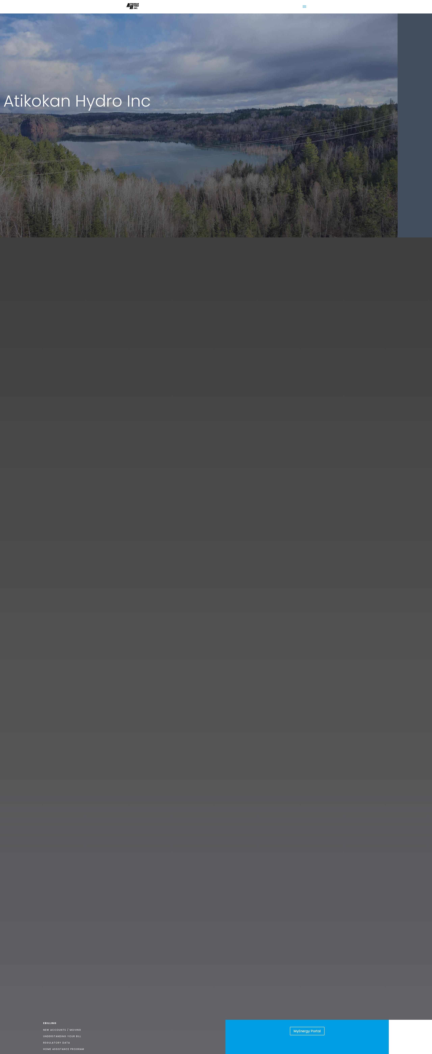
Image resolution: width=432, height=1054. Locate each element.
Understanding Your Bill (62, 1036)
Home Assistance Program (63, 1049)
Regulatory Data (56, 1042)
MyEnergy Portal (307, 1031)
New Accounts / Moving (62, 1030)
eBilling (50, 1023)
